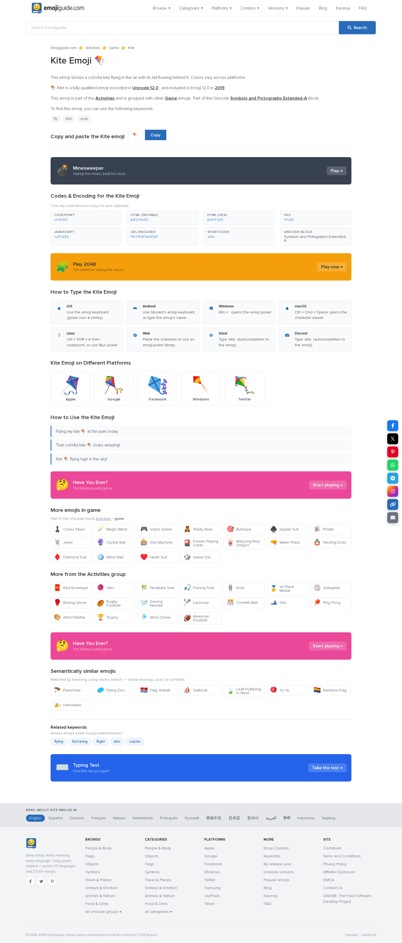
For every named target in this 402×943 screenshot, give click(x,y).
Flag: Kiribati (155, 690)
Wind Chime (155, 617)
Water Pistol (285, 542)
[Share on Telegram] (392, 478)
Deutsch (77, 818)
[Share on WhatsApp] (392, 465)
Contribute (332, 848)
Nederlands (143, 818)
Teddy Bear (197, 529)
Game (114, 48)
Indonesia (305, 818)
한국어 (253, 818)
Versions (278, 8)
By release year (277, 864)
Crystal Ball (111, 542)
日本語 (234, 818)
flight (100, 741)
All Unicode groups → (103, 911)
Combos (249, 8)
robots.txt (369, 935)
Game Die (197, 557)
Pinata (323, 529)
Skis (278, 602)
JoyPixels (212, 895)
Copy (156, 134)
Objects (92, 864)
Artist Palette (69, 617)
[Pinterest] (52, 881)
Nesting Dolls (329, 542)
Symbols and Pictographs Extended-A (315, 238)
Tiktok (209, 903)
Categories (191, 8)
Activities (93, 48)
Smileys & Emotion (101, 888)
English (35, 818)
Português (169, 818)
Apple (209, 848)
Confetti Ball (242, 602)
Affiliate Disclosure (339, 872)
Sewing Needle (151, 603)
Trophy (107, 617)
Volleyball (326, 588)
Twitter (209, 880)
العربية (271, 818)
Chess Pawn (69, 529)
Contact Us (332, 888)
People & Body (98, 848)
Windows (212, 872)
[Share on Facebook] (392, 425)
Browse (161, 8)
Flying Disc (111, 690)
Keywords (272, 856)
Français (98, 818)
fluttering (80, 741)
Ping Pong (326, 602)
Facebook (213, 864)
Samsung (212, 888)
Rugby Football (109, 603)
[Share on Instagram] (392, 491)
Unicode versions (279, 872)
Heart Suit (153, 557)
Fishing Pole (198, 588)
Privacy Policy (334, 864)
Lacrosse (196, 602)
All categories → (158, 911)
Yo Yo (279, 690)
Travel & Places (98, 880)
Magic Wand (112, 529)
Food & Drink (96, 903)
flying (58, 741)
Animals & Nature (100, 895)
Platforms (222, 8)
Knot (235, 588)
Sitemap (351, 935)
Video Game (156, 529)
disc (117, 741)
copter (135, 741)
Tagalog (328, 818)
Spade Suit (284, 529)
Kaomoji (343, 8)
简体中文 (214, 818)
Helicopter (67, 705)
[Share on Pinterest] (392, 451)
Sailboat (195, 690)
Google (210, 856)
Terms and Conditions (342, 856)
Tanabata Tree (157, 588)
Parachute (67, 690)
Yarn (105, 588)
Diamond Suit (70, 557)
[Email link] (392, 517)
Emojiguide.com (64, 48)
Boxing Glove (70, 602)
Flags (90, 856)
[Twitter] (41, 881)
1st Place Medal (282, 588)
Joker (63, 542)
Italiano (119, 818)
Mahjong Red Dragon (243, 543)
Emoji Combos (276, 848)
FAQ (363, 8)
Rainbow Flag (329, 690)
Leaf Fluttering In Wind (244, 691)
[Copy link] (392, 504)
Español (56, 818)
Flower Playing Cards (200, 543)
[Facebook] (30, 881)
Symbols (92, 872)
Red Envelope (71, 588)
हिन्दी (287, 818)
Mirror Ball (110, 557)
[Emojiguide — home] (58, 8)
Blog (323, 8)
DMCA (328, 880)
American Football (196, 618)
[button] (86, 217)
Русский (192, 818)
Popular (303, 8)
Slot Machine (156, 542)
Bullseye (239, 529)
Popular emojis (276, 880)
